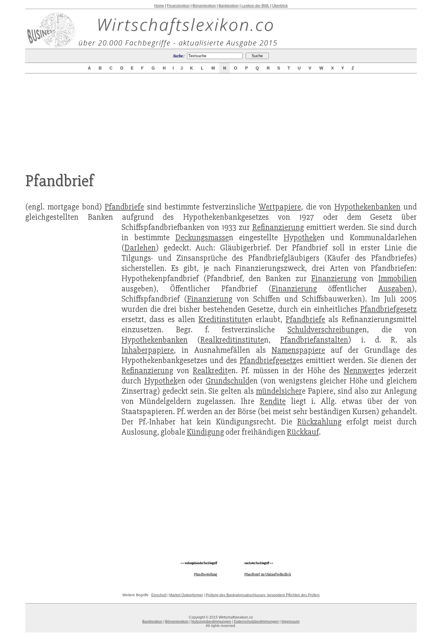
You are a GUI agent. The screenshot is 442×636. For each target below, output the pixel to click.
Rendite (273, 401)
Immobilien (397, 278)
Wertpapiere (280, 207)
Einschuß (159, 595)
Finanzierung (334, 278)
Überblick (280, 6)
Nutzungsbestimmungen (211, 621)
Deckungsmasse (202, 237)
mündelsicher (279, 391)
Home (159, 6)
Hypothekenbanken (367, 207)
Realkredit (210, 370)
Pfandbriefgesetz (388, 309)
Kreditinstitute (223, 319)
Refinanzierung (278, 227)
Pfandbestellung (205, 574)
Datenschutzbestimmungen (256, 621)
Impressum (290, 621)
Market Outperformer (186, 595)
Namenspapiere (298, 350)
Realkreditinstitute (232, 340)
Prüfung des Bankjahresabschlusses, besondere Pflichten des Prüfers (263, 595)
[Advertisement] (221, 118)
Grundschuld (228, 381)
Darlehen (140, 248)
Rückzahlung (319, 422)
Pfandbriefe (124, 207)
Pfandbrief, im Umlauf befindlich (267, 574)
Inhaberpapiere (147, 350)
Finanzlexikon (178, 6)
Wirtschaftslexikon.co (186, 24)
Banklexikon (229, 6)
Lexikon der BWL (255, 6)
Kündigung (205, 432)
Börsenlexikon (204, 6)
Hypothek (300, 237)
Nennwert (361, 370)
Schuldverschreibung (323, 329)
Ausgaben (395, 289)
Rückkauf (303, 432)
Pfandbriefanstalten (314, 340)
